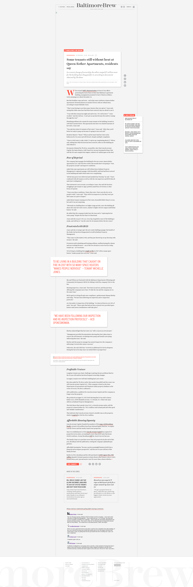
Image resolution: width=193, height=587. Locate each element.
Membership (101, 571)
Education (84, 571)
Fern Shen (80, 55)
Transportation (86, 580)
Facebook (122, 7)
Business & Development (88, 564)
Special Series (69, 564)
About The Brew (102, 562)
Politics (84, 577)
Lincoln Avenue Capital (94, 432)
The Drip (67, 566)
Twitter (124, 7)
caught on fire (89, 251)
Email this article (125, 83)
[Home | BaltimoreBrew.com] (96, 5)
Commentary (85, 566)
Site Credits (116, 580)
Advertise (100, 567)
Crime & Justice (86, 567)
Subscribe (117, 565)
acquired (75, 415)
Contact (100, 566)
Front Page (68, 562)
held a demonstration (90, 91)
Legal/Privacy (101, 569)
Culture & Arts (85, 569)
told (90, 436)
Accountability (86, 562)
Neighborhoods (71, 55)
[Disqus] (91, 530)
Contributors (101, 564)
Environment (85, 572)
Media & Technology (87, 574)
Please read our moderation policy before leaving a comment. (85, 509)
